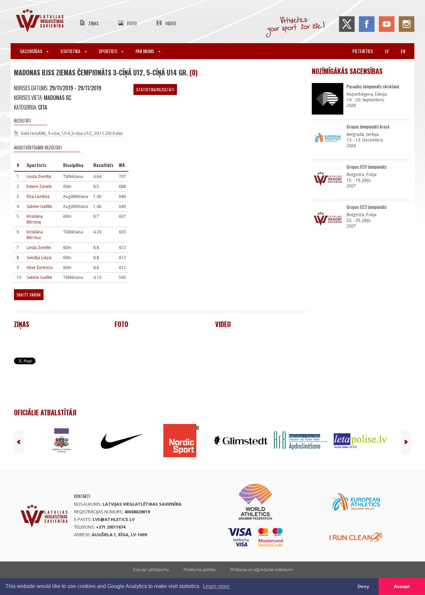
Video (170, 23)
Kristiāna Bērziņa (35, 219)
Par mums (145, 50)
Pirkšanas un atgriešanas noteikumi (261, 569)
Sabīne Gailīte (39, 206)
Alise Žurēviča (39, 267)
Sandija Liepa (39, 257)
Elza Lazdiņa (38, 196)
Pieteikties (362, 50)
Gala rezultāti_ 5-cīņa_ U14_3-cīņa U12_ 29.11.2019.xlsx (72, 133)
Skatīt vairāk (29, 295)
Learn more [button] (216, 586)
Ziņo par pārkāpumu (150, 569)
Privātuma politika (199, 569)
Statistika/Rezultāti (155, 89)
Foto (132, 23)
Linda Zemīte (39, 176)
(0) (194, 72)
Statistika (70, 50)
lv (387, 50)
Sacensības (31, 50)
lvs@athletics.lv (113, 519)
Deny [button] (363, 586)
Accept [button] (402, 586)
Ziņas (93, 23)
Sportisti (108, 50)
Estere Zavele (39, 186)
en (403, 50)
